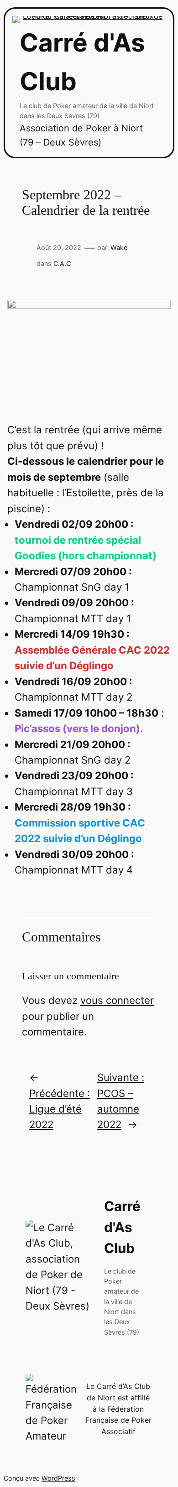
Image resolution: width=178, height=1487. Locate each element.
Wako (119, 247)
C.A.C (62, 263)
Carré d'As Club (122, 1227)
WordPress (58, 1478)
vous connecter (117, 1000)
